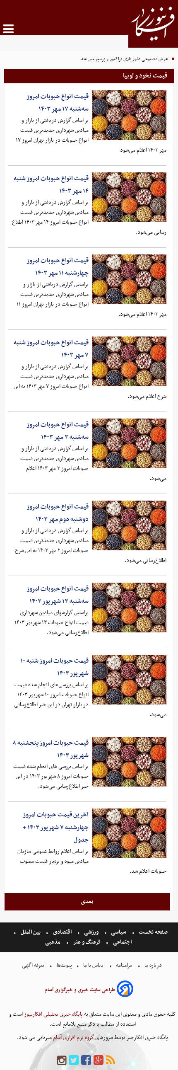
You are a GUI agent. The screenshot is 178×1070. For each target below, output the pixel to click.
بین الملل (30, 932)
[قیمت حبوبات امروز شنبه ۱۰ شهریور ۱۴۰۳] (129, 679)
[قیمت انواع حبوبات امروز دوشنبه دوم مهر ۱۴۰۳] (129, 525)
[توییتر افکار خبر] (74, 1060)
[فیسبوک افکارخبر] (86, 1060)
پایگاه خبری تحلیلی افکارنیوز (53, 1014)
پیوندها (63, 965)
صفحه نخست (152, 932)
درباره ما (153, 965)
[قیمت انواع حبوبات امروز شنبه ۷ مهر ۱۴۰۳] (129, 361)
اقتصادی (62, 932)
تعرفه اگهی (34, 965)
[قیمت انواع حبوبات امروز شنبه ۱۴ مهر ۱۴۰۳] (129, 197)
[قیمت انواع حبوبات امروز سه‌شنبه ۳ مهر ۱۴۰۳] (129, 443)
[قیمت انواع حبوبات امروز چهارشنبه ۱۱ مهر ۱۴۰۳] (129, 279)
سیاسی (118, 932)
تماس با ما (93, 965)
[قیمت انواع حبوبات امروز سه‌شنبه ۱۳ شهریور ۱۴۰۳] (129, 607)
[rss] (110, 1060)
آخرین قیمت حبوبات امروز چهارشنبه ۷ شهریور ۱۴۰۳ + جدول (56, 827)
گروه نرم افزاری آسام (73, 1037)
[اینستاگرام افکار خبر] (61, 1060)
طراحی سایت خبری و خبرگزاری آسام (80, 990)
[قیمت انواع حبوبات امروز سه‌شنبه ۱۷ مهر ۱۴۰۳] (129, 115)
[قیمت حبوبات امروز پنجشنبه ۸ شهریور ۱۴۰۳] (129, 762)
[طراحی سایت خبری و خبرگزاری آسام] (125, 990)
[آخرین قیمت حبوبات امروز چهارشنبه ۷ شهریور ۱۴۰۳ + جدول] (129, 833)
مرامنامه (124, 965)
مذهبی (53, 942)
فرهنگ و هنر (87, 942)
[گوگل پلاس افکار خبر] (98, 1060)
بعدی (87, 901)
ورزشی (91, 932)
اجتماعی (122, 942)
